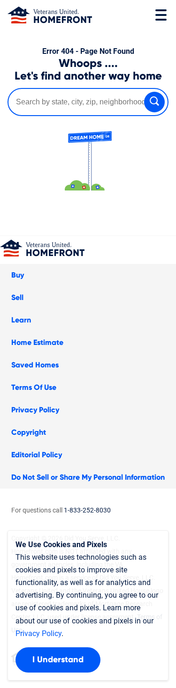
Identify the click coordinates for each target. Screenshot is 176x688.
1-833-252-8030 (87, 510)
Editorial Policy (36, 455)
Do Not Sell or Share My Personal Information (88, 477)
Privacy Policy (35, 410)
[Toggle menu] (160, 15)
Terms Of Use (33, 387)
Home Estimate (37, 342)
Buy (17, 275)
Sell (17, 297)
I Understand (58, 660)
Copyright (28, 432)
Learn (21, 320)
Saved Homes (35, 365)
